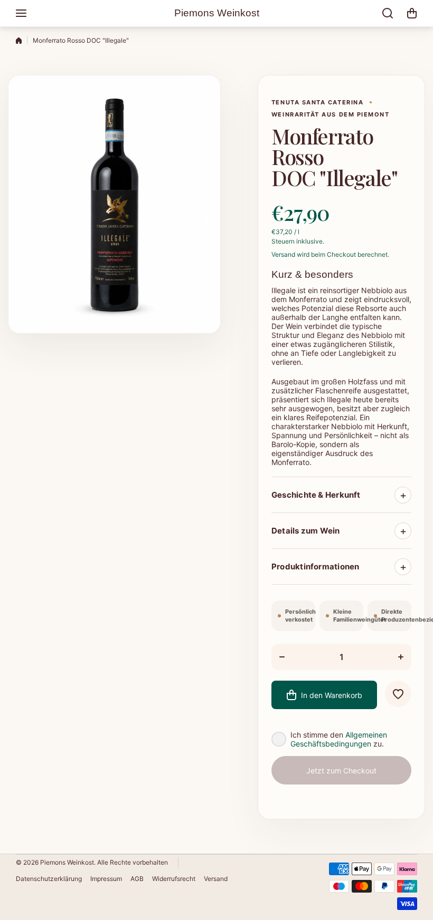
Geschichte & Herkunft (316, 495)
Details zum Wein (305, 531)
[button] (412, 13)
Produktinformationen (315, 566)
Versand (283, 254)
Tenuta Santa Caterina (317, 102)
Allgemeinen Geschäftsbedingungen (338, 739)
